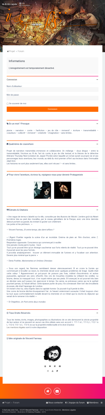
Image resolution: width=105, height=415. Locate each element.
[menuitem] (22, 3)
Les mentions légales (16, 327)
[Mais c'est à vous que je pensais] (62, 190)
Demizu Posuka (34, 412)
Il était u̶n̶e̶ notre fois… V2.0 (12, 410)
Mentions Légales (69, 410)
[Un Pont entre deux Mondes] (42, 190)
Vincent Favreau (31, 410)
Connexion (12, 79)
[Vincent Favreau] (52, 353)
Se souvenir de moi (17, 103)
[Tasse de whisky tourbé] (55, 366)
